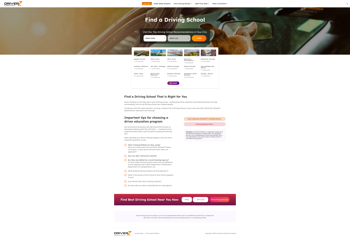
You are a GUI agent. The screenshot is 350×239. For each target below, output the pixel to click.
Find (199, 38)
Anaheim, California (141, 66)
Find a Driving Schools (182, 4)
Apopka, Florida (139, 59)
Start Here (146, 4)
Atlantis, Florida (189, 66)
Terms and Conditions (152, 233)
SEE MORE (173, 83)
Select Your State (201, 4)
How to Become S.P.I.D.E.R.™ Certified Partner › (205, 119)
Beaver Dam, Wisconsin (155, 74)
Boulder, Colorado (173, 74)
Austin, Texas (138, 74)
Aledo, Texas (155, 59)
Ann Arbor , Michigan (158, 66)
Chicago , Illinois (207, 74)
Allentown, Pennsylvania (189, 59)
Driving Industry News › (204, 124)
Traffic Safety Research (162, 4)
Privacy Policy (139, 233)
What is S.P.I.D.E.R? (219, 4)
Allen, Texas (171, 59)
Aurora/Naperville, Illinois (207, 67)
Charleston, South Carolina (190, 74)
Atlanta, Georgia (173, 66)
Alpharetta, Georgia (208, 59)
